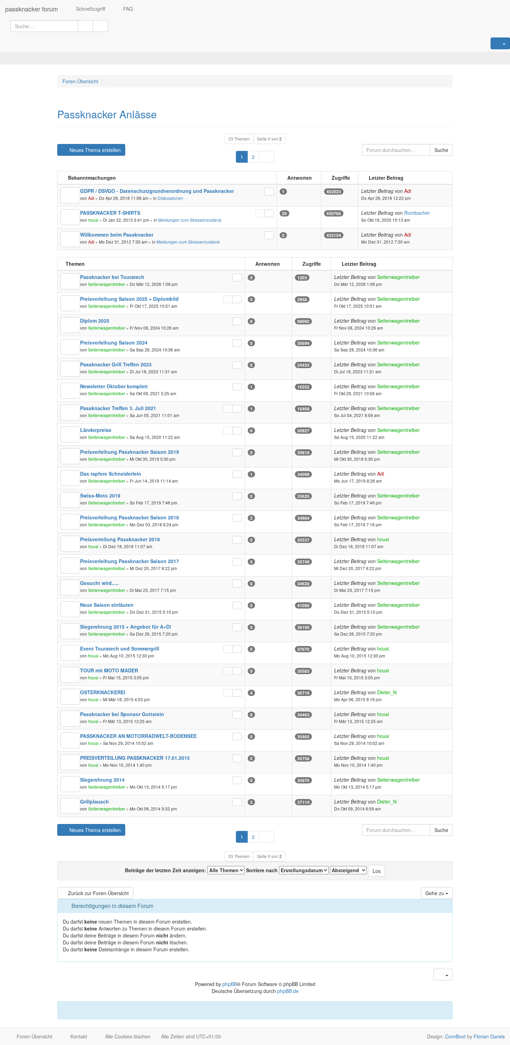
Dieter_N (387, 692)
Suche (441, 149)
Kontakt (78, 1036)
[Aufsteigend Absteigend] (348, 870)
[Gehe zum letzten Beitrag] (415, 191)
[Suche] (85, 26)
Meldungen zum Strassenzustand (189, 220)
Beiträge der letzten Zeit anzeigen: (166, 870)
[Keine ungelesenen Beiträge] (70, 195)
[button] (266, 157)
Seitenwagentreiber (106, 284)
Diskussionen (170, 198)
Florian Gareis (489, 1036)
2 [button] (253, 156)
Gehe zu (435, 893)
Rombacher (417, 212)
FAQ (127, 8)
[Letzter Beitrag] (269, 191)
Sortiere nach (262, 870)
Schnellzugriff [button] (90, 8)
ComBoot (455, 1036)
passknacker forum (31, 8)
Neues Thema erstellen (94, 149)
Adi (91, 198)
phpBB (229, 983)
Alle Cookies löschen (127, 1036)
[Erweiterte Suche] (100, 26)
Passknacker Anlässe (107, 114)
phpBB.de (288, 990)
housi (93, 220)
